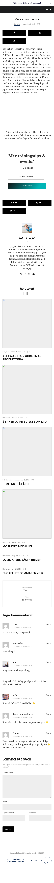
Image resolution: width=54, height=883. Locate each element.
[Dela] (14, 33)
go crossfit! (27, 598)
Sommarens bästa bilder (22, 560)
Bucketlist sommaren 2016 (23, 573)
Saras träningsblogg (23, 714)
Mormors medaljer (18, 546)
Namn (6, 802)
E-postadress (8, 813)
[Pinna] (39, 33)
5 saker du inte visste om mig (25, 421)
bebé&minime (8, 480)
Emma (16, 733)
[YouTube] (41, 860)
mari (15, 662)
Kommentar (8, 773)
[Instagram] (36, 860)
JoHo (15, 695)
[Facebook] (31, 860)
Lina (15, 624)
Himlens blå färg (16, 484)
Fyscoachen (18, 643)
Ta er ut (27, 589)
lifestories (6, 417)
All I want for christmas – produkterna (23, 357)
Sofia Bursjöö (27, 238)
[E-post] (14, 41)
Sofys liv (17, 24)
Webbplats (32, 813)
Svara (48, 624)
